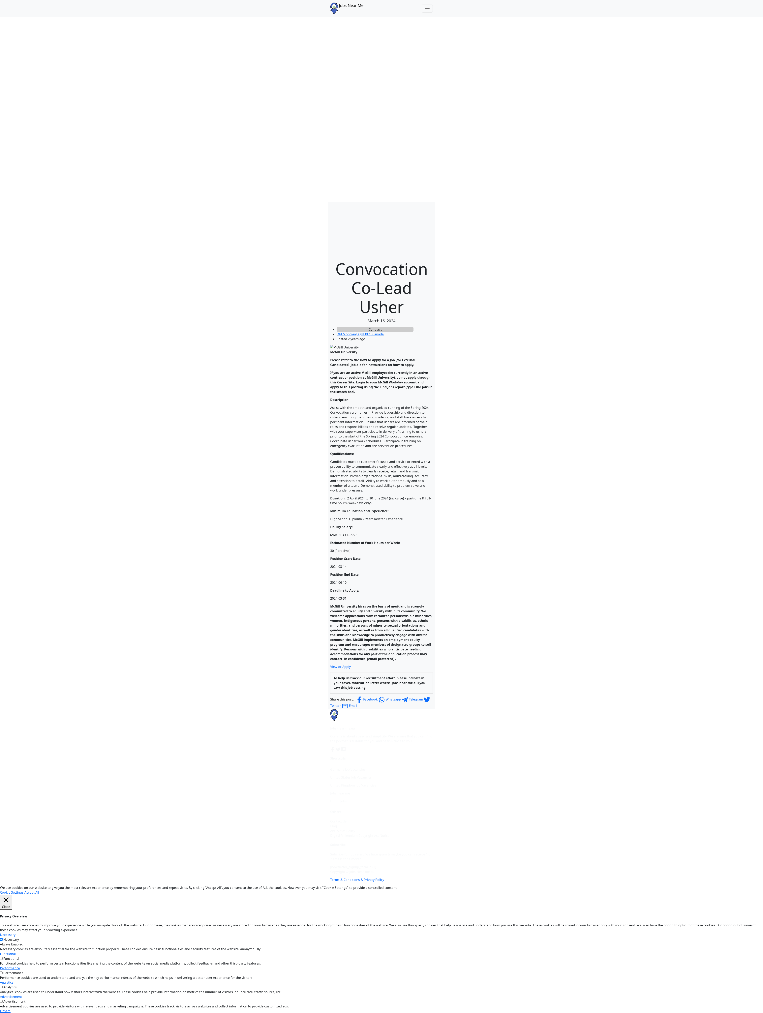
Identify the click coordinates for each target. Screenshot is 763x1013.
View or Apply (340, 667)
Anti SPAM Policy (342, 831)
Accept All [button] (31, 892)
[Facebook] (333, 749)
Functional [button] (8, 954)
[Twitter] (338, 749)
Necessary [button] (7, 935)
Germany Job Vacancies (347, 769)
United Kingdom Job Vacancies (353, 785)
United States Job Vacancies (351, 777)
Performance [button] (10, 968)
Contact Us (338, 821)
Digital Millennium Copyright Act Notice (359, 835)
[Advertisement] (381, 229)
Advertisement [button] (11, 997)
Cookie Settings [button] (11, 892)
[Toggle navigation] (427, 9)
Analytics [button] (6, 982)
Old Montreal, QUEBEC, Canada (360, 334)
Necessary (11, 939)
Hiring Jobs (338, 801)
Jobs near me (340, 793)
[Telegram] (343, 749)
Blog (333, 826)
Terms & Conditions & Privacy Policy (357, 880)
